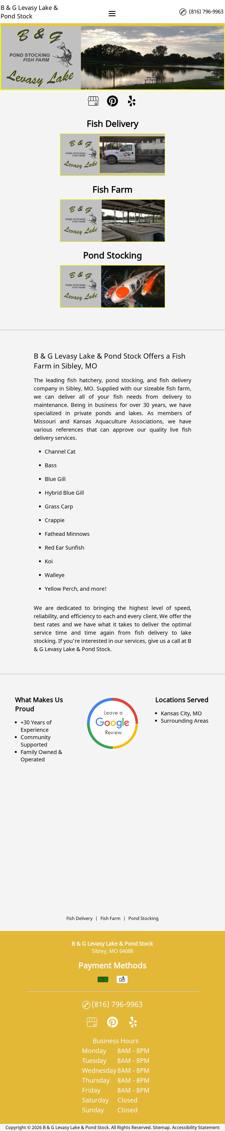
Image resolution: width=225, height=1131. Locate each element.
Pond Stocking (143, 918)
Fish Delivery (79, 918)
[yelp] (131, 101)
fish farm (178, 388)
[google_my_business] (93, 101)
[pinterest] (112, 101)
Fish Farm (110, 918)
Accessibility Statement (196, 1127)
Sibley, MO (79, 388)
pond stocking (124, 380)
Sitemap (161, 1127)
